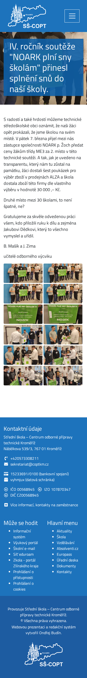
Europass (64, 554)
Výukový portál (25, 543)
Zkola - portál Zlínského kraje (25, 563)
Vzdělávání (65, 543)
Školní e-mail (24, 548)
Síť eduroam (23, 554)
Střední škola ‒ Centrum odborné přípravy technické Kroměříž (49, 612)
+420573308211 (24, 458)
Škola (61, 537)
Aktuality (64, 531)
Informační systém (22, 534)
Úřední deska (67, 560)
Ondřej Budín (50, 633)
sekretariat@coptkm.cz (29, 464)
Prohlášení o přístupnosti (23, 574)
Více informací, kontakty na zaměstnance (44, 505)
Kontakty (64, 572)
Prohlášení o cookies (23, 586)
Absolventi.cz (67, 548)
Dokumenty (66, 566)
